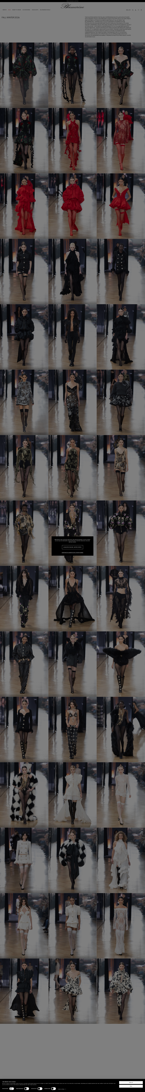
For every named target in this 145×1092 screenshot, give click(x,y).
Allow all (131, 1082)
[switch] (26, 1088)
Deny (131, 1086)
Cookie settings (61, 1089)
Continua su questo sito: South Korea (72, 552)
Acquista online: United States (73, 547)
